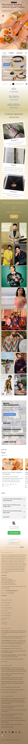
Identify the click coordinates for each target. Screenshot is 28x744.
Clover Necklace (14, 668)
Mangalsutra (21, 689)
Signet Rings (17, 636)
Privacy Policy (4, 610)
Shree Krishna (15, 656)
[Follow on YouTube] (13, 732)
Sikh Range (22, 651)
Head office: (4, 575)
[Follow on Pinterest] (9, 732)
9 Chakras (12, 707)
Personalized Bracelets (18, 643)
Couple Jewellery (13, 692)
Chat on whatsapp (14, 532)
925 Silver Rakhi (4, 722)
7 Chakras (21, 706)
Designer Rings (12, 638)
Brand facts (3, 595)
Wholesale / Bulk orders (6, 600)
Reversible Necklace (14, 671)
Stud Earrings (11, 646)
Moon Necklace (22, 710)
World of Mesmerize (15, 739)
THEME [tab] (4, 53)
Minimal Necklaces (5, 632)
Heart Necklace (23, 671)
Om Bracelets (21, 698)
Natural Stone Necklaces (6, 710)
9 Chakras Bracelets (14, 700)
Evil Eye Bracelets (14, 677)
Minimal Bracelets (10, 679)
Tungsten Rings (4, 638)
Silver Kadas (20, 640)
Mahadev (24, 655)
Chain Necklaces (13, 630)
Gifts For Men (4, 661)
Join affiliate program (6, 602)
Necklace (13, 648)
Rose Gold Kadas (8, 642)
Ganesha (4, 656)
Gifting (11, 726)
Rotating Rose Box (5, 726)
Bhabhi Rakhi (22, 720)
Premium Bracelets (19, 679)
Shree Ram (9, 656)
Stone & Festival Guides (6, 607)
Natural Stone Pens (5, 718)
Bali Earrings (17, 646)
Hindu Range (4, 652)
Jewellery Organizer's (17, 724)
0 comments (6, 485)
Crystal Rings (11, 673)
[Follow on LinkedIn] (16, 732)
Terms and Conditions (6, 613)
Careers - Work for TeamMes (5, 618)
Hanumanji (19, 655)
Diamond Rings (18, 673)
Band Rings (23, 636)
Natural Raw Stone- (5, 714)
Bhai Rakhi (17, 720)
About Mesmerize (5, 605)
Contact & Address (5, 615)
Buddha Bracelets (5, 698)
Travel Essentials (4, 724)
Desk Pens (12, 718)
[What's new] (22, 2)
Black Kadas (14, 640)
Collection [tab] (20, 53)
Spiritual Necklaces (14, 632)
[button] (2, 2)
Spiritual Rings (19, 638)
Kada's (16, 648)
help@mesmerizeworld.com (12, 590)
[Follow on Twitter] (2, 732)
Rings (20, 648)
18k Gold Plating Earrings (14, 681)
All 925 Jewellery (5, 659)
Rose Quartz (13, 706)
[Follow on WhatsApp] (20, 732)
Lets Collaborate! (9, 414)
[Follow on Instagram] (6, 732)
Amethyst (3, 707)
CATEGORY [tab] (11, 53)
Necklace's (12, 689)
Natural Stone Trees (5, 706)
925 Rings (12, 659)
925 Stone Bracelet (19, 659)
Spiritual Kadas (9, 643)
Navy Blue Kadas (16, 642)
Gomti (7, 707)
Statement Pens (18, 718)
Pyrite (18, 706)
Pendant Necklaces (22, 630)
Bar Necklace (16, 710)
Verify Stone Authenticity (4, 623)
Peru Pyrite (12, 714)
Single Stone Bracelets (6, 703)
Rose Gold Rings (8, 675)
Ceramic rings (10, 636)
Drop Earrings (15, 683)
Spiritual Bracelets (10, 701)
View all (14, 216)
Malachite (12, 715)
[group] (14, 25)
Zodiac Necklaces (5, 671)
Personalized (10, 652)
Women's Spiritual (5, 689)
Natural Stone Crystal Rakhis (7, 720)
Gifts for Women (4, 692)
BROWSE (6, 64)
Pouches (11, 724)
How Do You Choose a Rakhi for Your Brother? (12, 473)
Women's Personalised (6, 687)
